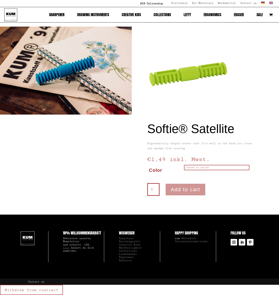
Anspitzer (126, 238)
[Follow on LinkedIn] (242, 242)
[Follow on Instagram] (234, 242)
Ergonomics (212, 14)
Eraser (239, 14)
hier (66, 247)
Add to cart (185, 189)
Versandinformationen (191, 241)
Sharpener (57, 14)
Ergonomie (126, 257)
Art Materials (202, 3)
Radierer (125, 260)
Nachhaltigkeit (130, 247)
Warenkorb (188, 238)
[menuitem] (263, 4)
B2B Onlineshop (151, 3)
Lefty (187, 14)
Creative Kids (131, 14)
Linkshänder (128, 254)
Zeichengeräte (129, 241)
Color (155, 170)
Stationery (179, 3)
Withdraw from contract (31, 290)
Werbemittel (227, 3)
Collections (162, 14)
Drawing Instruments (93, 14)
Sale (260, 14)
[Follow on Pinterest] (250, 242)
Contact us (248, 3)
